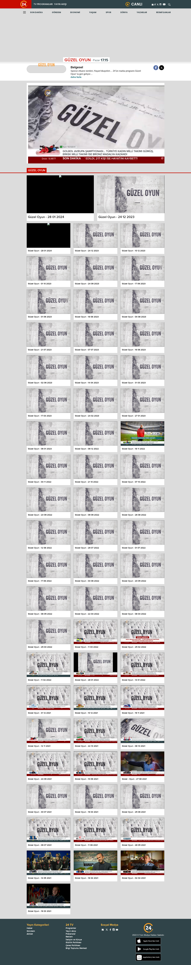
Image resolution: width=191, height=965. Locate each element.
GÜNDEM (56, 12)
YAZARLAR (142, 12)
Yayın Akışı (71, 931)
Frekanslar (71, 934)
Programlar (71, 928)
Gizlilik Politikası (73, 942)
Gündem (31, 931)
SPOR (108, 12)
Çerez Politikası (73, 945)
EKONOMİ (75, 12)
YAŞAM (92, 12)
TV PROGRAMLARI (43, 4)
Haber (29, 928)
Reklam (69, 936)
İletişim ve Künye (74, 939)
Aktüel (30, 934)
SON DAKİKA (36, 12)
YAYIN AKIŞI (60, 4)
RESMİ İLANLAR (163, 12)
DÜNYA (124, 12)
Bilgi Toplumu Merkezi (76, 948)
